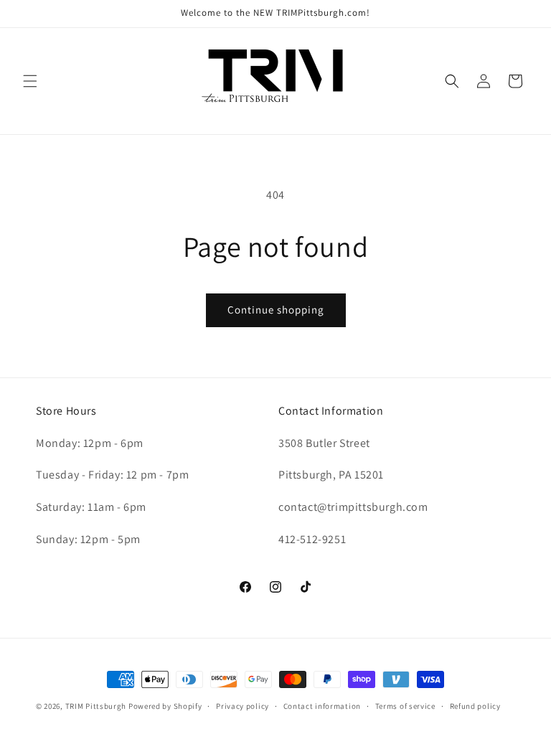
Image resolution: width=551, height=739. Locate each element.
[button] (30, 81)
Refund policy (475, 706)
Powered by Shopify (165, 706)
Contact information (322, 706)
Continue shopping (275, 309)
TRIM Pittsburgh (96, 706)
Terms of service (405, 706)
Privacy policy (242, 706)
